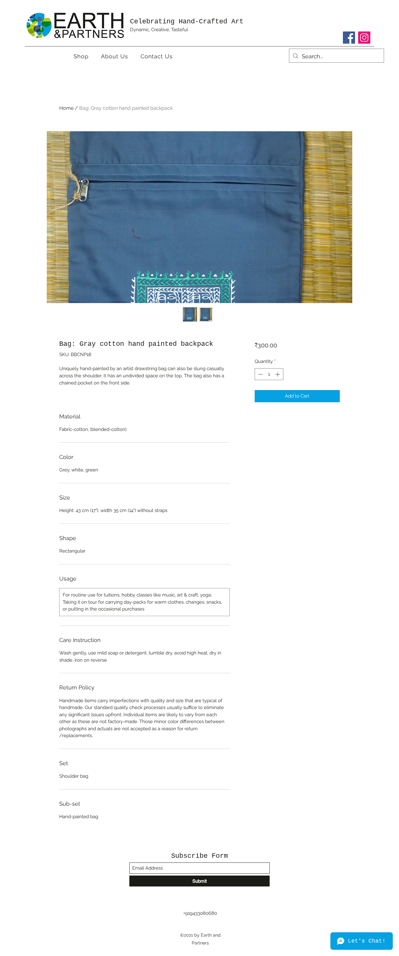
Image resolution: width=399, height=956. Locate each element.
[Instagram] (364, 37)
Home (66, 108)
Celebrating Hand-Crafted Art (186, 22)
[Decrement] (260, 374)
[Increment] (278, 374)
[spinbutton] (269, 374)
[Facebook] (349, 37)
